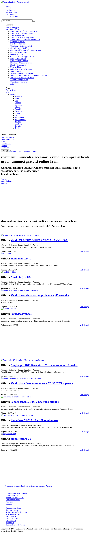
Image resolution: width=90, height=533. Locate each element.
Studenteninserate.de (13, 508)
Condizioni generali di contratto (17, 493)
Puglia (12, 94)
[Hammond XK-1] (8, 254)
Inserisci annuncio (12, 12)
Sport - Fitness (15, 71)
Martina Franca (20, 120)
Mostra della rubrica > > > (31, 486)
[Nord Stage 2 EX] (8, 272)
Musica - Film (15, 67)
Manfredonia (19, 118)
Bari (16, 101)
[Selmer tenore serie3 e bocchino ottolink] (16, 397)
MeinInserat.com (12, 519)
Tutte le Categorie (12, 27)
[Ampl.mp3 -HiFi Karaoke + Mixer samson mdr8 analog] (22, 360)
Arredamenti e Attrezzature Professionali (25, 40)
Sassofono (5, 148)
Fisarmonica (6, 144)
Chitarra (5, 141)
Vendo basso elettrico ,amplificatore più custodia (40, 295)
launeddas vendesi (21, 313)
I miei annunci (11, 10)
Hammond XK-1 (21, 258)
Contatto (9, 504)
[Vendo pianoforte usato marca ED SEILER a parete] (21, 378)
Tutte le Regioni (11, 90)
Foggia (17, 113)
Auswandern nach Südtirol (15, 525)
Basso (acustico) (8, 137)
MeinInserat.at (11, 516)
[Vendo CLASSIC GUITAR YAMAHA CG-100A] (20, 235)
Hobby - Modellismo (18, 59)
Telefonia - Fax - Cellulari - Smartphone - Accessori (29, 76)
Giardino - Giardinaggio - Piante (22, 57)
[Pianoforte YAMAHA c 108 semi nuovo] (17, 415)
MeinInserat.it (11, 521)
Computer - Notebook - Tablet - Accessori (25, 50)
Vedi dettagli (84, 251)
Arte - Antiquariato (17, 35)
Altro (12, 84)
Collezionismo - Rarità (18, 48)
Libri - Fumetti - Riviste (19, 61)
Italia (7, 92)
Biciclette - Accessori (18, 44)
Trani (17, 128)
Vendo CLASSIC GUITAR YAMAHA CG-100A (39, 240)
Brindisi (18, 109)
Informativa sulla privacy (15, 498)
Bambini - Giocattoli (17, 42)
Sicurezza (9, 502)
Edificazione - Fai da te (18, 52)
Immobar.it (10, 523)
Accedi (8, 8)
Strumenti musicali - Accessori (21, 73)
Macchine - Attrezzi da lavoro (21, 63)
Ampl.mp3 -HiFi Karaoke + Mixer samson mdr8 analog (44, 365)
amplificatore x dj (21, 438)
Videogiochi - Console (18, 82)
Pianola (4, 146)
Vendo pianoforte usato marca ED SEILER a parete (42, 383)
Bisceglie (18, 105)
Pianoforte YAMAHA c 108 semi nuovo (34, 420)
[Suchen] (34, 21)
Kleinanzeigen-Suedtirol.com (16, 512)
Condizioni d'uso (12, 496)
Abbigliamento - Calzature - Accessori (24, 31)
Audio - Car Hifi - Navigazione (22, 37)
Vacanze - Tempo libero (19, 80)
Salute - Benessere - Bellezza (21, 69)
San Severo (19, 124)
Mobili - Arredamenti (18, 65)
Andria (17, 99)
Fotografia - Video (17, 54)
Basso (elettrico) (7, 139)
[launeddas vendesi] (8, 309)
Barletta (18, 103)
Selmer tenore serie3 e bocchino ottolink (35, 401)
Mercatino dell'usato (13, 29)
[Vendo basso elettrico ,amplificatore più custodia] (19, 290)
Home (8, 6)
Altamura (18, 96)
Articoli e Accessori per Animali (22, 33)
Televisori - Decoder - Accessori (22, 78)
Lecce (17, 115)
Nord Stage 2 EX (21, 276)
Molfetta (18, 122)
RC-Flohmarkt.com (13, 514)
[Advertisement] (45, 200)
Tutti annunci (10, 14)
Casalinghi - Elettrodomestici (21, 46)
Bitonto (18, 107)
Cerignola (18, 111)
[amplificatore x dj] (8, 434)
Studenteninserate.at (13, 510)
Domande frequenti (13, 16)
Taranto (18, 126)
